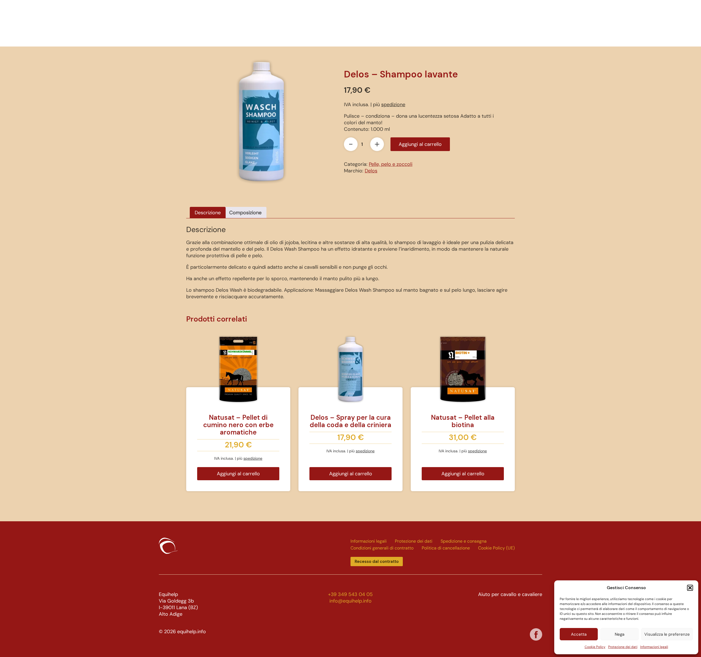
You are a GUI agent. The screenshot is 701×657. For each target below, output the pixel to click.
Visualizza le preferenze (667, 634)
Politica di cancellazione (446, 548)
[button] (690, 588)
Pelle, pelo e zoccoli (390, 164)
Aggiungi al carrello (420, 144)
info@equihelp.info (350, 601)
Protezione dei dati (622, 647)
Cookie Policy (595, 647)
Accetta (579, 634)
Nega (619, 634)
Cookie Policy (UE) (496, 548)
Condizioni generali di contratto (381, 548)
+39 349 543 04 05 (350, 594)
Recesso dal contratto (377, 561)
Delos (371, 170)
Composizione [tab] (245, 212)
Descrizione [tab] (208, 212)
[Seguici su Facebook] (536, 634)
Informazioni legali (654, 647)
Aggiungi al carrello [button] (238, 473)
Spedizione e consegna (464, 541)
